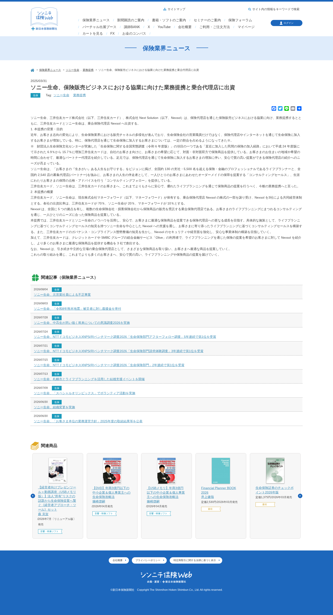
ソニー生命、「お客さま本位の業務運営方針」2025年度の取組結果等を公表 (88, 421)
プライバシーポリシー (147, 560)
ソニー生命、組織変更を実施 (54, 407)
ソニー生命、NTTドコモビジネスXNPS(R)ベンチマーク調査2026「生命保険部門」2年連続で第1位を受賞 (109, 365)
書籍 (210, 509)
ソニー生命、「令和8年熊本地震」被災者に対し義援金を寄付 (77, 308)
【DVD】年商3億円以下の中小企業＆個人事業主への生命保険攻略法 (111, 494)
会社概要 (185, 27)
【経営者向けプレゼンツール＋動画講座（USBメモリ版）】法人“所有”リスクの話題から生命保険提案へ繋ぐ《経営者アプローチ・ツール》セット (57, 500)
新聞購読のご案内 (130, 20)
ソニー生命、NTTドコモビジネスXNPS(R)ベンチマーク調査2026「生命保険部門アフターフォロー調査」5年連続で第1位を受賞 (125, 337)
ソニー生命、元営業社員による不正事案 (62, 294)
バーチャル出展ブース (99, 27)
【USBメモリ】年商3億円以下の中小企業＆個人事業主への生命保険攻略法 (166, 494)
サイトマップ (176, 9)
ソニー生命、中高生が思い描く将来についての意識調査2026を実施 (82, 322)
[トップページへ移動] (33, 69)
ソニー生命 (61, 95)
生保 (35, 95)
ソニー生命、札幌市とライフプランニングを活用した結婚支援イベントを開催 (89, 379)
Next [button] (300, 496)
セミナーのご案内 (207, 20)
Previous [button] (33, 496)
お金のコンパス (134, 33)
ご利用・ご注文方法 (214, 27)
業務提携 (79, 95)
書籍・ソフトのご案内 (169, 20)
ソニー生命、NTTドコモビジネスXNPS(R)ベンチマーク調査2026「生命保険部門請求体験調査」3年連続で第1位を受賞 (118, 351)
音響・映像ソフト (49, 531)
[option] (57, 496)
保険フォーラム (240, 20)
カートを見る (92, 33)
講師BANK (132, 27)
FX (112, 33)
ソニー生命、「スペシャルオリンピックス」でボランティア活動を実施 (84, 393)
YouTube (164, 27)
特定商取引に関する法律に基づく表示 (195, 560)
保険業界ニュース (96, 20)
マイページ (246, 27)
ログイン (289, 23)
